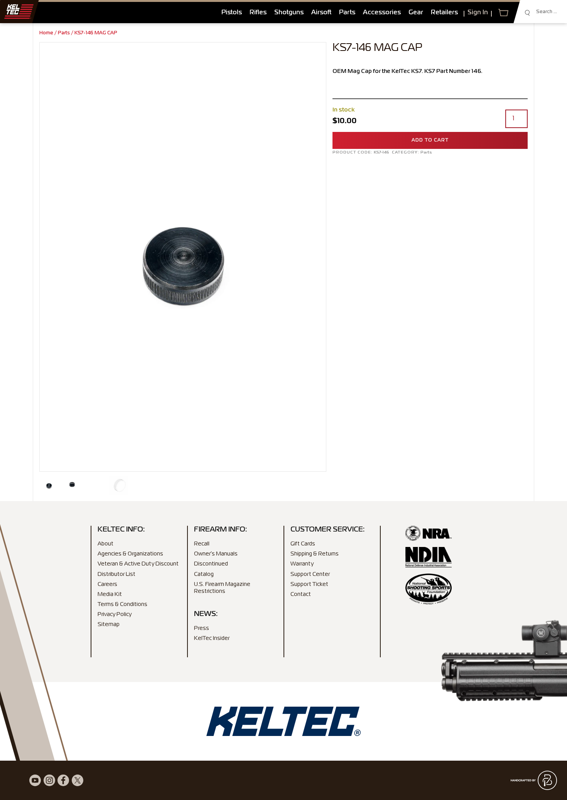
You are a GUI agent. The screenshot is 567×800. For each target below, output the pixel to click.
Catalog (204, 574)
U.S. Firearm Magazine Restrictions (222, 588)
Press (201, 628)
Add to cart (430, 140)
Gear (415, 12)
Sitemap (109, 624)
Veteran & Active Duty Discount (138, 564)
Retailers (444, 12)
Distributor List (116, 574)
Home (46, 33)
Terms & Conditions (122, 604)
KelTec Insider (212, 638)
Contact (300, 594)
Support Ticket (309, 584)
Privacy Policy (115, 614)
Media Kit (110, 594)
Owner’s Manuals (216, 554)
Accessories (382, 12)
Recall (201, 544)
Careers (107, 584)
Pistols (231, 12)
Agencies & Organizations (130, 554)
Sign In (477, 12)
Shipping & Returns (314, 554)
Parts (347, 12)
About (105, 544)
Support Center (310, 574)
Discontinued (211, 564)
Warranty (302, 564)
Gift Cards (302, 544)
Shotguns (289, 12)
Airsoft (321, 12)
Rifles (258, 12)
